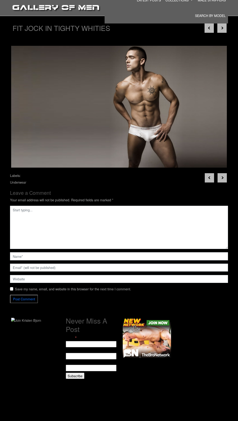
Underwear (18, 182)
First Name (74, 350)
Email (71, 338)
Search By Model (210, 15)
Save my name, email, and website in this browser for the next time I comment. (73, 288)
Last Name (74, 362)
